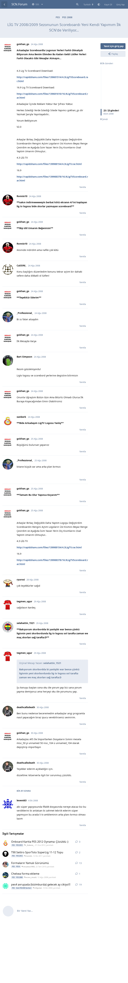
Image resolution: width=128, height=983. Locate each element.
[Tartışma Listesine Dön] (4, 4)
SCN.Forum (19, 4)
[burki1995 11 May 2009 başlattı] (5, 864)
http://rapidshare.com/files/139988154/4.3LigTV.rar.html (49, 164)
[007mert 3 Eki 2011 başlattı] (5, 854)
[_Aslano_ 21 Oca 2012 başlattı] (5, 843)
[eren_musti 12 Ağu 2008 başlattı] (5, 875)
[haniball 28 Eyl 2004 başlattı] (5, 886)
